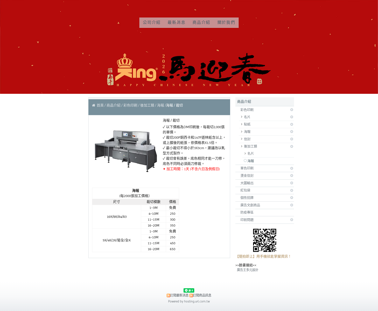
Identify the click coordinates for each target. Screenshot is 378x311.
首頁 (100, 105)
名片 (247, 117)
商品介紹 (114, 105)
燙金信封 (247, 176)
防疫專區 (247, 212)
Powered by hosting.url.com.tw (189, 301)
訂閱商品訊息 (202, 295)
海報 (247, 132)
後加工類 (250, 146)
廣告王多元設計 (247, 270)
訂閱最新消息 (179, 295)
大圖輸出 (247, 183)
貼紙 (247, 124)
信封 (247, 139)
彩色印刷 (247, 110)
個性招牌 (247, 198)
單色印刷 (247, 168)
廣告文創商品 (250, 205)
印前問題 (247, 220)
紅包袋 (245, 190)
